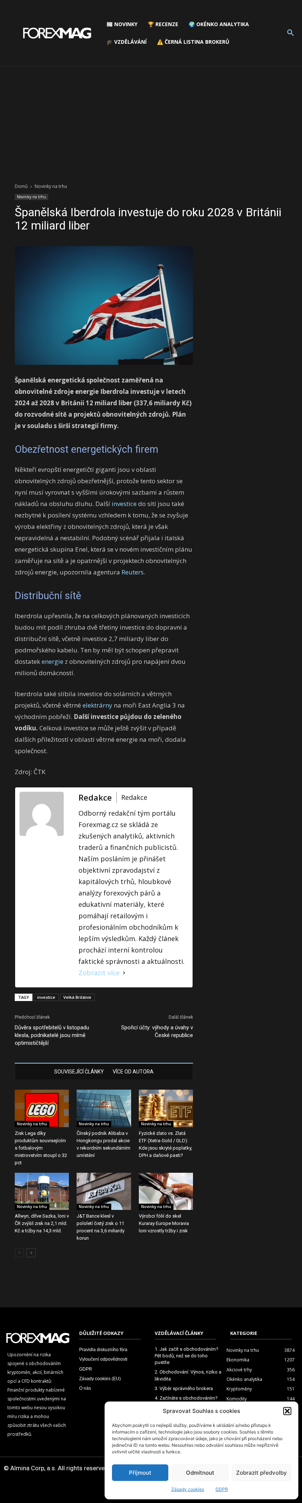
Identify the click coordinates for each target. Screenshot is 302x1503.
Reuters (133, 572)
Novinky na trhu (31, 196)
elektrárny (97, 705)
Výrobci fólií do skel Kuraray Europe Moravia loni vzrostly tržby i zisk (164, 1223)
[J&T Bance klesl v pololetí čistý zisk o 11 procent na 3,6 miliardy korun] (104, 1191)
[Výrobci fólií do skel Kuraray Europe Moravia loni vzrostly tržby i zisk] (166, 1191)
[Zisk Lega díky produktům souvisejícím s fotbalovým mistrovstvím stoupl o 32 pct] (42, 1108)
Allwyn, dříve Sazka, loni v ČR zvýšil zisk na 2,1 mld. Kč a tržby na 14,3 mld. (42, 1223)
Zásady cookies (187, 1489)
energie (52, 661)
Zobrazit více (99, 972)
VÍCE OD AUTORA (133, 1071)
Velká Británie (77, 997)
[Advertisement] (151, 121)
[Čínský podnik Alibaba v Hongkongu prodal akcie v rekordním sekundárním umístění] (104, 1108)
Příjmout (140, 1472)
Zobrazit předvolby (261, 1472)
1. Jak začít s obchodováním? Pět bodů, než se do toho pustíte (186, 1355)
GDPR (221, 1489)
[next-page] (31, 1252)
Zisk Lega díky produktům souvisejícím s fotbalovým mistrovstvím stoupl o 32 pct (41, 1147)
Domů (21, 186)
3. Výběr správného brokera (184, 1388)
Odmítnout (200, 1472)
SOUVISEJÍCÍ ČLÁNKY (79, 1071)
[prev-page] (19, 1252)
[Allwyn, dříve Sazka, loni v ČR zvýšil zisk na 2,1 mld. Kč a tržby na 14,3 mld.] (42, 1191)
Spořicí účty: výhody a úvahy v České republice (157, 1031)
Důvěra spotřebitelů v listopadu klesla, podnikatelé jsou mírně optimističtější (52, 1035)
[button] (287, 1411)
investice (124, 503)
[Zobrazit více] (124, 973)
